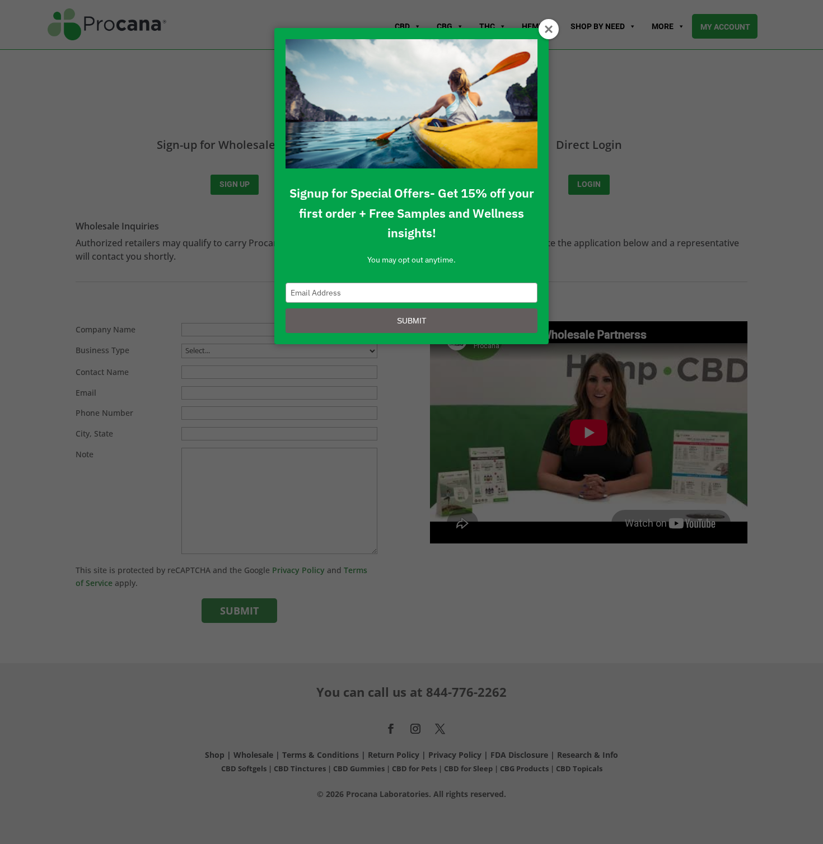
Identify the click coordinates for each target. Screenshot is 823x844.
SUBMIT (412, 320)
